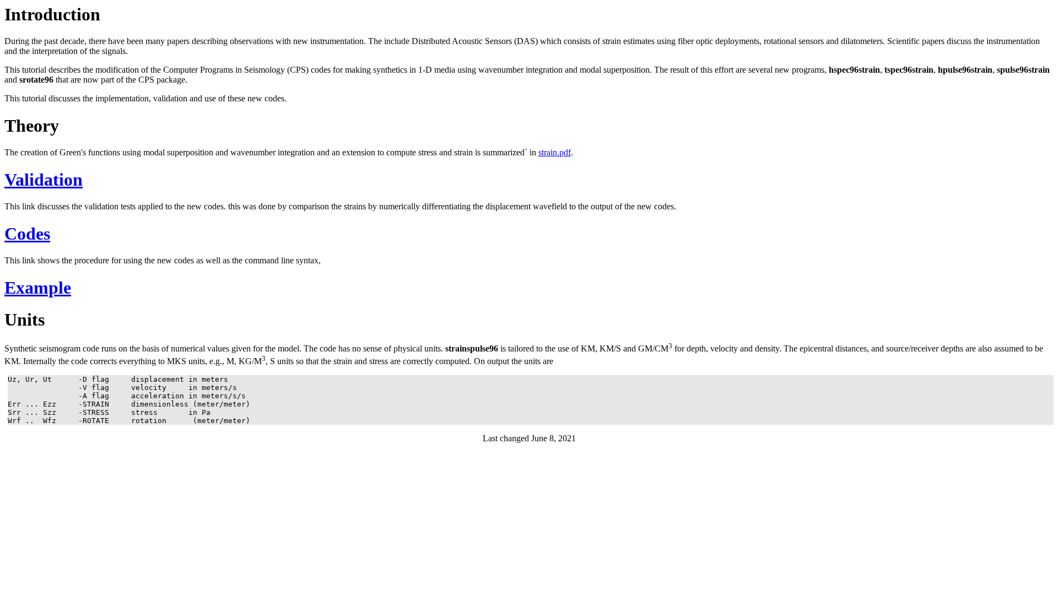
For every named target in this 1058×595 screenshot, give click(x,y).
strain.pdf (554, 152)
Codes (27, 234)
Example (37, 288)
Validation (43, 180)
